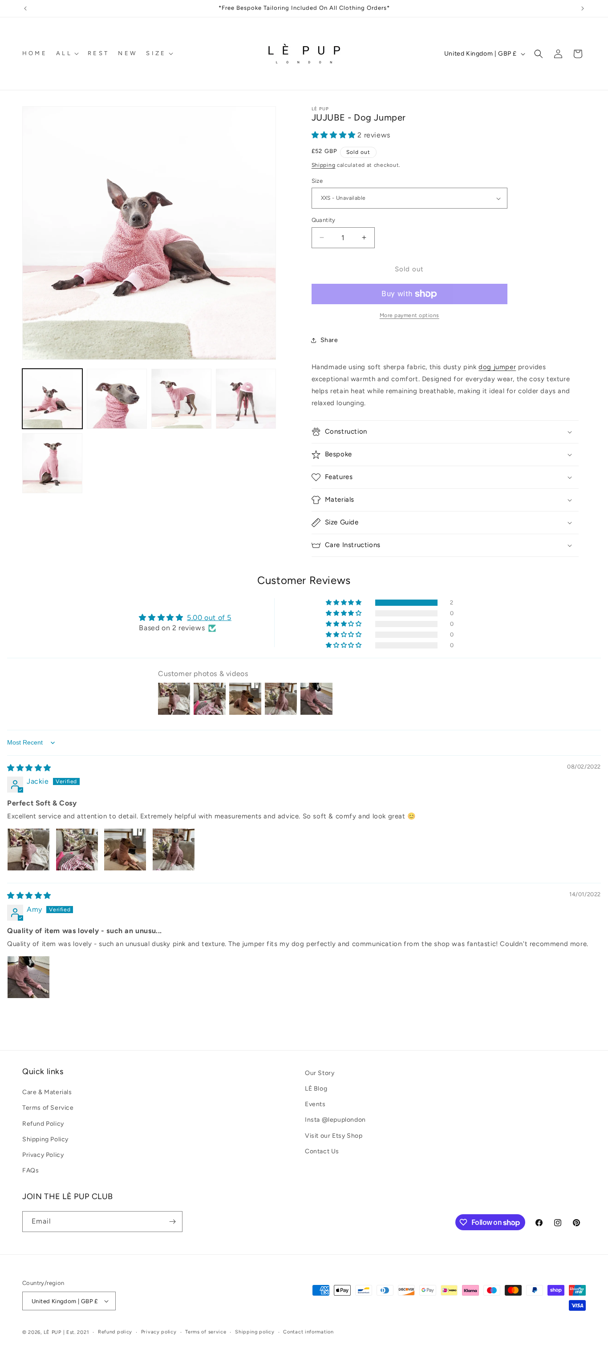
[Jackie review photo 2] (77, 849)
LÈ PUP (52, 1332)
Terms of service (205, 1332)
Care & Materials (47, 1092)
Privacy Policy (43, 1155)
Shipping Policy (45, 1139)
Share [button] (329, 340)
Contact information (308, 1332)
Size (317, 180)
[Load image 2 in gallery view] (117, 399)
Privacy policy (159, 1332)
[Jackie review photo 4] (173, 849)
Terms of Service (48, 1107)
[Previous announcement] (25, 8)
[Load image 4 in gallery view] (246, 399)
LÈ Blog (316, 1088)
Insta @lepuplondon (335, 1119)
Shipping (324, 165)
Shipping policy (255, 1332)
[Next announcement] (582, 8)
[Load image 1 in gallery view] (52, 399)
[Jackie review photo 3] (125, 849)
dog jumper (497, 367)
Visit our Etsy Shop (333, 1136)
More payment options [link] (409, 315)
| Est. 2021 (76, 1332)
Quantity (324, 220)
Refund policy (115, 1332)
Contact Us (322, 1151)
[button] (66, 53)
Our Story (319, 1073)
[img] (29, 768)
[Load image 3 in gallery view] (181, 399)
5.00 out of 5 (209, 617)
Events (315, 1104)
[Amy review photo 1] (28, 977)
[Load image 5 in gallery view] (52, 463)
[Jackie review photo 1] (28, 849)
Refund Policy (43, 1124)
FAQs (30, 1170)
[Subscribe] (172, 1221)
